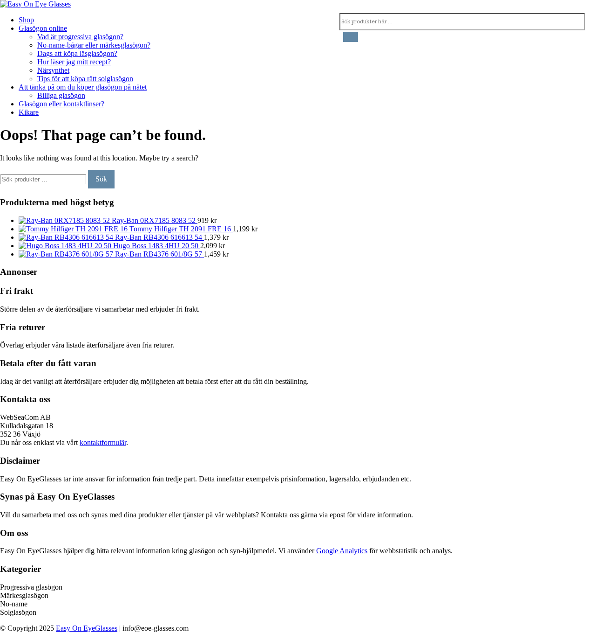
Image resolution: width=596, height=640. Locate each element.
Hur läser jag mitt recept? (74, 62)
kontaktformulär (103, 442)
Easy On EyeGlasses (86, 628)
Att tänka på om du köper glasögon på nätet (83, 87)
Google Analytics (341, 551)
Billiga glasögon (61, 95)
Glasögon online (43, 28)
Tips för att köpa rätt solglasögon (85, 79)
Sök (101, 179)
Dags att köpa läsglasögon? (77, 53)
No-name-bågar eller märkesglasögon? (93, 45)
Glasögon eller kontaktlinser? (61, 104)
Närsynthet (53, 70)
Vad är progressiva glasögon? (80, 37)
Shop (26, 20)
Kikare (29, 112)
